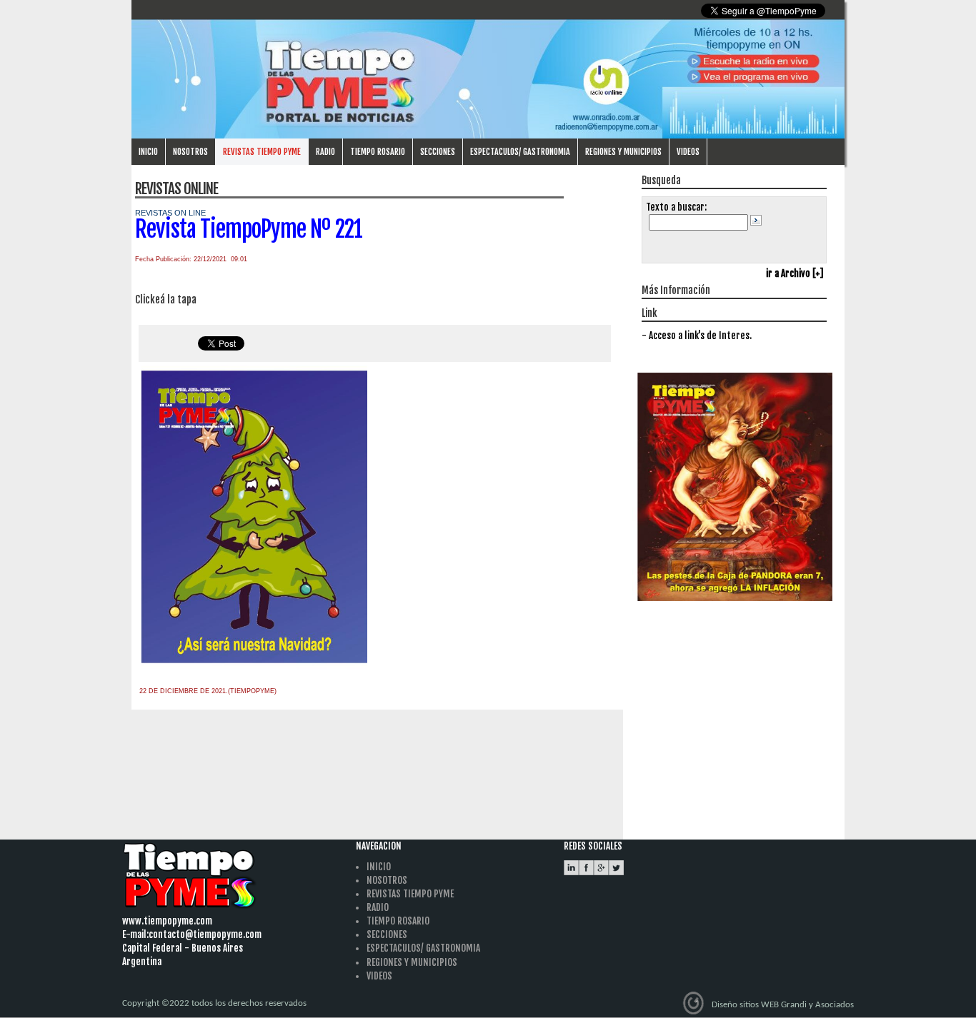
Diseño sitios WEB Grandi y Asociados (783, 1004)
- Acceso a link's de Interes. (697, 335)
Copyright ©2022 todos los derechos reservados (214, 1003)
